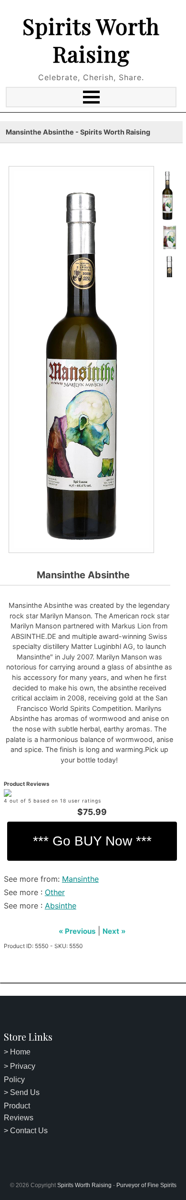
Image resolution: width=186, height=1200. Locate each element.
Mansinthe (80, 879)
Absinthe (60, 905)
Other (55, 892)
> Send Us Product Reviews (22, 1105)
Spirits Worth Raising (91, 39)
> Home (17, 1052)
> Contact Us (26, 1131)
